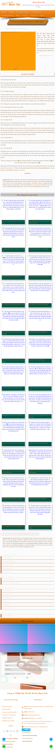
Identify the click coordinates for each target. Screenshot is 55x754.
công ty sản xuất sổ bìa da (35, 5)
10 (24, 534)
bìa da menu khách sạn (46, 5)
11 (27, 534)
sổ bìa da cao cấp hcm (41, 151)
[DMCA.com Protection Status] (26, 730)
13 (34, 534)
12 (31, 534)
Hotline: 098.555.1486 (39, 2)
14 (37, 534)
